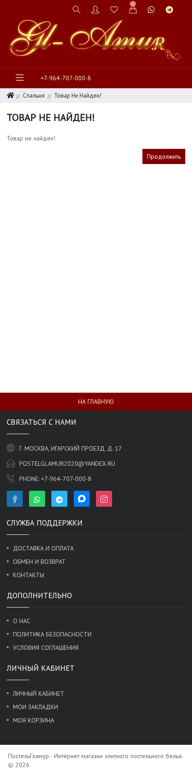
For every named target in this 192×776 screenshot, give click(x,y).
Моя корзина (33, 720)
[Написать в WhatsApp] (151, 9)
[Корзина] (133, 9)
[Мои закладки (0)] (114, 9)
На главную (96, 402)
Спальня (34, 95)
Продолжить (164, 156)
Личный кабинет (38, 694)
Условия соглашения (46, 648)
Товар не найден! (77, 95)
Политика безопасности (52, 634)
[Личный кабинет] (95, 9)
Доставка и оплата (43, 548)
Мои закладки (35, 707)
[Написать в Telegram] (169, 9)
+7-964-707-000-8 (66, 78)
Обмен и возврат (39, 562)
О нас (21, 621)
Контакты (28, 575)
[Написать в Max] (184, 5)
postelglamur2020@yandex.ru (67, 464)
